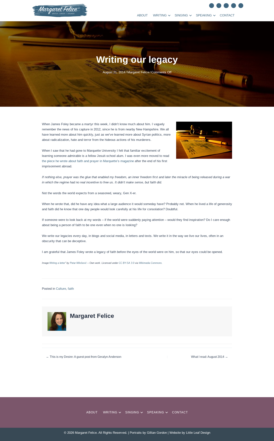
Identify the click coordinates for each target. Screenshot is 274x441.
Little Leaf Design (198, 432)
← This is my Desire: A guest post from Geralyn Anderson (83, 356)
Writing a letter (57, 263)
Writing (160, 15)
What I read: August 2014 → (209, 356)
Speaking (204, 15)
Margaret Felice (138, 72)
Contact (227, 15)
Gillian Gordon (157, 432)
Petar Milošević (78, 263)
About (142, 15)
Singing (181, 15)
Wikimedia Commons (150, 263)
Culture (61, 288)
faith (71, 288)
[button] (169, 15)
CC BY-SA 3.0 (126, 263)
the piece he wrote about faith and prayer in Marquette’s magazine (88, 161)
